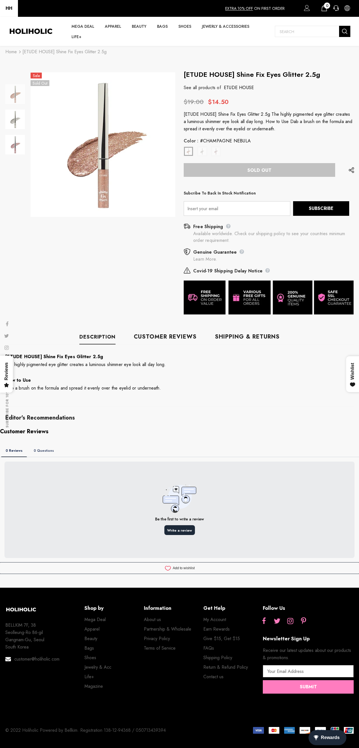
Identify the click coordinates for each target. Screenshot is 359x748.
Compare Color (156, 209)
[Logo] (30, 31)
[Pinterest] (303, 621)
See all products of (202, 87)
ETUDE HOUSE (239, 87)
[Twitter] (277, 621)
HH (9, 8)
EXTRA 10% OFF (239, 8)
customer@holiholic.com (36, 659)
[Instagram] (290, 621)
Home (11, 51)
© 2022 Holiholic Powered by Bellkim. (42, 730)
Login (306, 9)
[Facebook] (264, 621)
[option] (103, 144)
